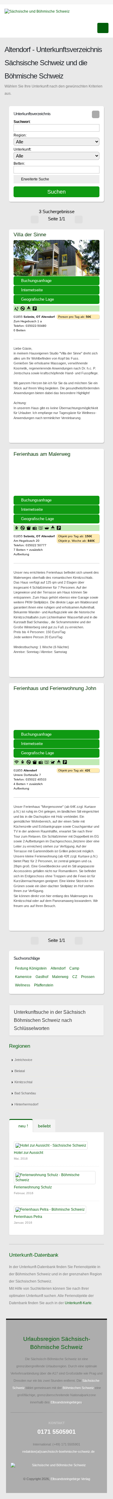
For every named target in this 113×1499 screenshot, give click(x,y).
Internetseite (32, 290)
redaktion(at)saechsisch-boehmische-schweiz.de (58, 1451)
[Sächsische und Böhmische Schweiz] (39, 11)
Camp (74, 968)
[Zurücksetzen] (95, 114)
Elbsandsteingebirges (66, 1402)
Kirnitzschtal (23, 1082)
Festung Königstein (31, 968)
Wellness (22, 985)
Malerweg (60, 977)
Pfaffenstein (43, 985)
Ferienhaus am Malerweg (42, 454)
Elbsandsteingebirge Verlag (70, 1479)
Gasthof (42, 977)
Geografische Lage (37, 299)
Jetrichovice (23, 1060)
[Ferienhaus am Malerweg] (56, 477)
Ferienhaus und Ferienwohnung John (55, 688)
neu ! (22, 1125)
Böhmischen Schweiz (78, 1388)
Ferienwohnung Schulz (33, 1187)
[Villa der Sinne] (56, 258)
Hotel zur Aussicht (28, 1153)
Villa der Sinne (30, 234)
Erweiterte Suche (35, 179)
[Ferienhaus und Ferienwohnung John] (56, 712)
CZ (74, 977)
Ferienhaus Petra (28, 1217)
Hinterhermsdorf (26, 1104)
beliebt (44, 1125)
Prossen (88, 977)
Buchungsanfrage (36, 280)
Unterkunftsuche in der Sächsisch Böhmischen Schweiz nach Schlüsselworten (50, 1020)
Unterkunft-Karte (78, 1303)
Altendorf (58, 968)
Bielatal (19, 1071)
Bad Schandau (25, 1093)
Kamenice (23, 977)
